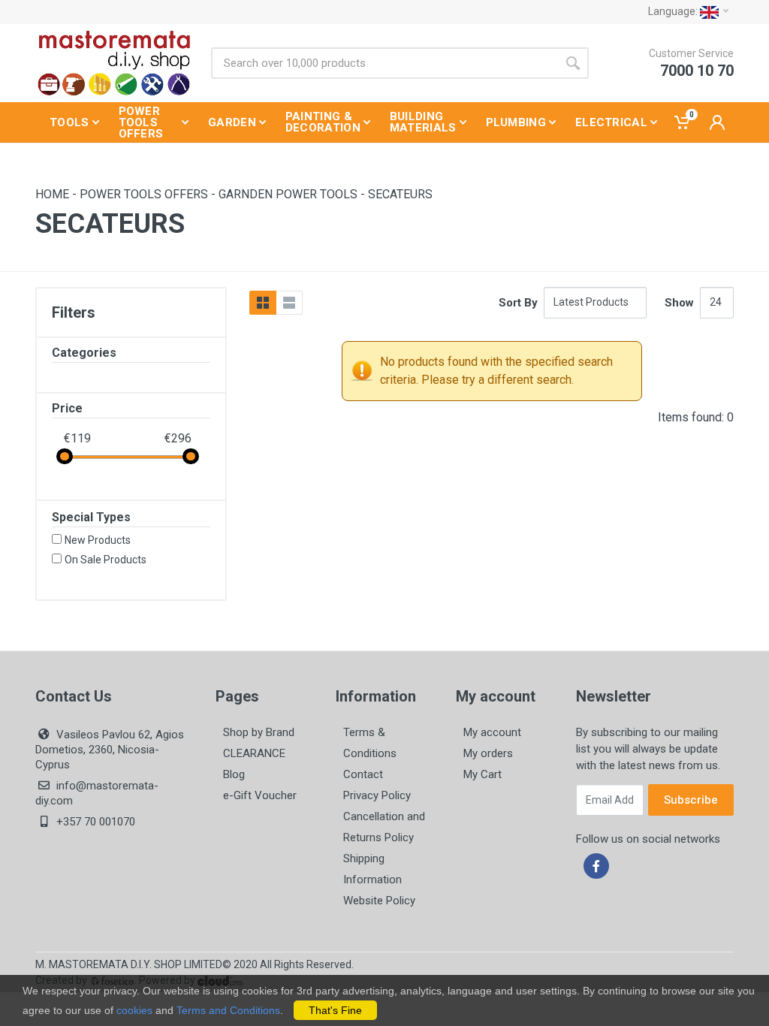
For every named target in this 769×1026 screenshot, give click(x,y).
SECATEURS (400, 194)
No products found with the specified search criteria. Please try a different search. (496, 371)
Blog (234, 774)
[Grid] (262, 303)
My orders (488, 753)
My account (492, 732)
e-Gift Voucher (260, 795)
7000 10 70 (697, 71)
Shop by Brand (258, 732)
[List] (289, 303)
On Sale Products (105, 560)
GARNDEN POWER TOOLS (288, 194)
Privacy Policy (377, 795)
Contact (363, 774)
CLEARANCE (254, 753)
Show (679, 302)
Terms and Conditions (228, 1010)
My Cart (482, 774)
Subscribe (691, 800)
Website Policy (379, 900)
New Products (98, 540)
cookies (134, 1010)
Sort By (518, 302)
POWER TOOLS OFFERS (144, 194)
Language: (674, 11)
